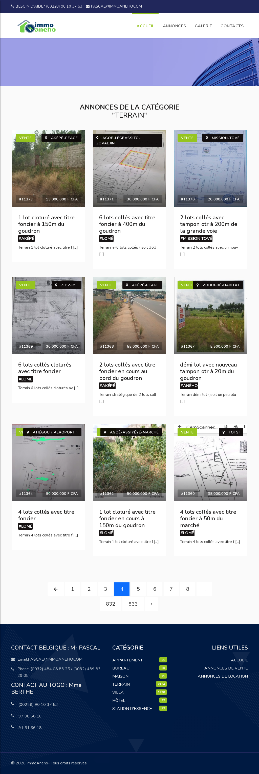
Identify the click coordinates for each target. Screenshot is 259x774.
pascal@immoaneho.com (116, 6)
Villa (118, 692)
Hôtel (118, 700)
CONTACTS (232, 26)
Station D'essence (132, 708)
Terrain (121, 684)
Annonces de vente (226, 668)
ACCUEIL (145, 26)
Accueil (239, 660)
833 (133, 604)
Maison (120, 676)
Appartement (127, 660)
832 (110, 604)
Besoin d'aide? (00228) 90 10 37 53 (48, 6)
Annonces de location (223, 676)
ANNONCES (174, 26)
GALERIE (203, 26)
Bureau (121, 668)
